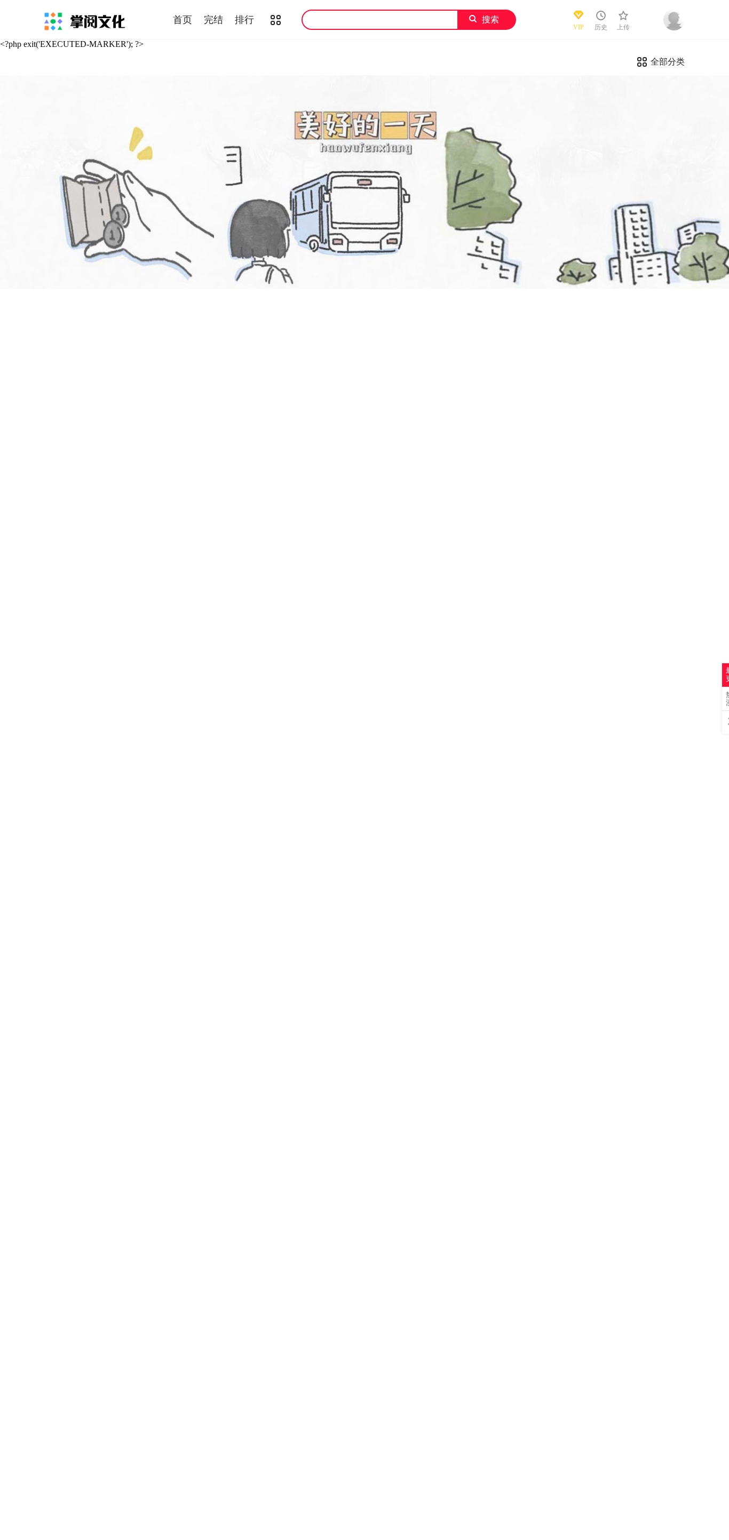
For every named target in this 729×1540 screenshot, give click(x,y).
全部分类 (668, 61)
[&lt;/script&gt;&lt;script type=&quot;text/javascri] (364, 182)
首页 (182, 19)
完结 (213, 19)
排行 (244, 19)
